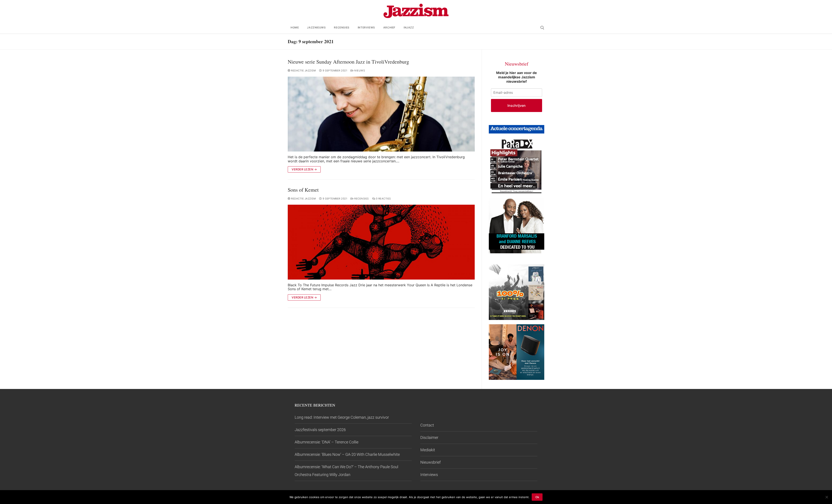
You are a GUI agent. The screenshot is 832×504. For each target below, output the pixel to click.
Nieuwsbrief (430, 462)
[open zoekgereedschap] (542, 28)
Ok (537, 497)
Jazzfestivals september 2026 (320, 429)
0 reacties (383, 198)
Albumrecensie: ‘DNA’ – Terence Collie (326, 442)
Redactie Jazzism (303, 70)
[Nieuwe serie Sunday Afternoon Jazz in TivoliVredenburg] (381, 114)
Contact (427, 425)
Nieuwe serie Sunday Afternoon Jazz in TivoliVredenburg (348, 62)
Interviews (429, 474)
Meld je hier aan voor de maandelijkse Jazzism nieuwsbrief (516, 77)
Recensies (361, 198)
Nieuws (359, 70)
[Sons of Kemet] (381, 242)
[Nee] (826, 497)
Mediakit (427, 450)
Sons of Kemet (303, 190)
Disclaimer (429, 437)
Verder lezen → (304, 169)
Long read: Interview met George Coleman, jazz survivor (342, 417)
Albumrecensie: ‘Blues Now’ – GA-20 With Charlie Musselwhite (347, 454)
